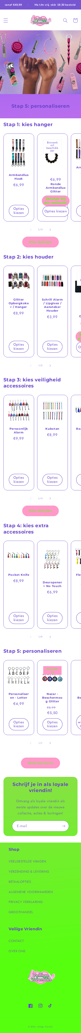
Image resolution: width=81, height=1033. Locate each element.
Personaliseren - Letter (19, 695)
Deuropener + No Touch (52, 584)
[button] (6, 20)
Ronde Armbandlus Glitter (56, 187)
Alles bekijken (40, 241)
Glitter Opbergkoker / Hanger (19, 303)
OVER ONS (17, 951)
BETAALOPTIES (20, 881)
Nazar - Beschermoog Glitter (52, 697)
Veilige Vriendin (45, 1026)
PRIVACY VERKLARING (26, 902)
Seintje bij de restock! (55, 201)
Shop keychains (40, 762)
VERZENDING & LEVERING (29, 871)
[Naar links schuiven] (30, 229)
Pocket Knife (18, 574)
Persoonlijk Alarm (19, 430)
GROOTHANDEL (21, 912)
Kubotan (52, 428)
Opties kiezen (18, 210)
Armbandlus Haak (19, 176)
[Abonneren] (64, 826)
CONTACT (16, 941)
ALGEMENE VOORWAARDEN (31, 892)
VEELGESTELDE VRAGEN (27, 861)
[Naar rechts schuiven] (50, 229)
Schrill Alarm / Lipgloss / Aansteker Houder (52, 305)
